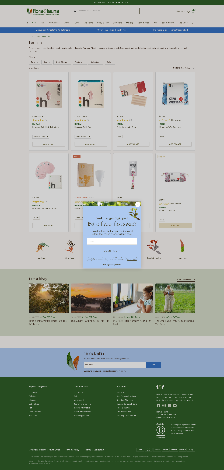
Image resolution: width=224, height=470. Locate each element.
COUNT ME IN (112, 250)
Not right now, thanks (112, 264)
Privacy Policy (131, 260)
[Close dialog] (138, 204)
